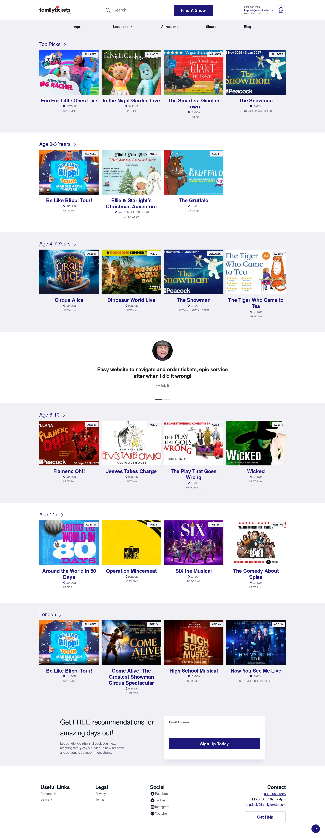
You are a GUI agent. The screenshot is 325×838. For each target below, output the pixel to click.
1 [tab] (158, 399)
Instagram (162, 807)
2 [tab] (166, 399)
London (47, 614)
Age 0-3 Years (55, 143)
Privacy (100, 794)
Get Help (265, 817)
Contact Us (48, 794)
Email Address (179, 722)
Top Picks (49, 44)
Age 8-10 (49, 414)
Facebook (162, 794)
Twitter (160, 800)
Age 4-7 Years (55, 243)
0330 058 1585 (252, 7)
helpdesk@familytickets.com (258, 10)
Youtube (161, 813)
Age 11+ (48, 514)
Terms (99, 799)
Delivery (46, 799)
